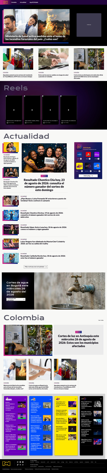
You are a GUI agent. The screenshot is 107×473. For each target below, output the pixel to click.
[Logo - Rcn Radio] (6, 2)
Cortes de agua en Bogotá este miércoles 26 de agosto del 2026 (17, 288)
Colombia (13, 2)
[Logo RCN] (6, 463)
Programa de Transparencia (57, 466)
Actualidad (23, 2)
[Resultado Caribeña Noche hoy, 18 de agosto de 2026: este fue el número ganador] (11, 258)
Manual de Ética (41, 466)
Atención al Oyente (33, 466)
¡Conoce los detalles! (11, 299)
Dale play (87, 175)
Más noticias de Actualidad (34, 266)
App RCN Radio (34, 2)
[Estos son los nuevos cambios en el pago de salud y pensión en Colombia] (53, 59)
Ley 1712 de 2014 (48, 466)
